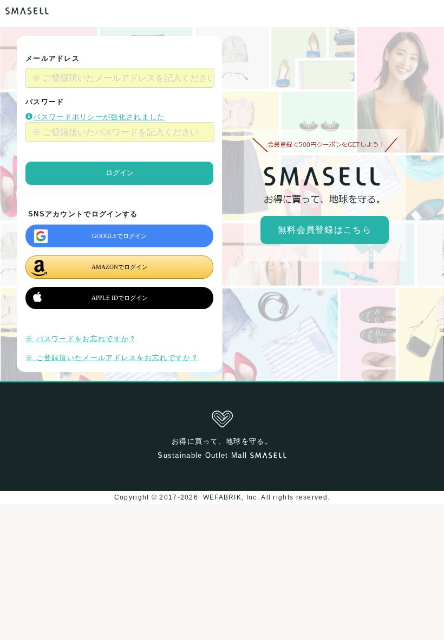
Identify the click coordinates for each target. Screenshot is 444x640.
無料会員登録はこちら (324, 229)
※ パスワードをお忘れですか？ (81, 339)
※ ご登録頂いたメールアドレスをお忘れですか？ (112, 358)
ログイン (120, 173)
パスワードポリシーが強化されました (99, 117)
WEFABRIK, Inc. (230, 497)
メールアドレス (52, 58)
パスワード (44, 102)
